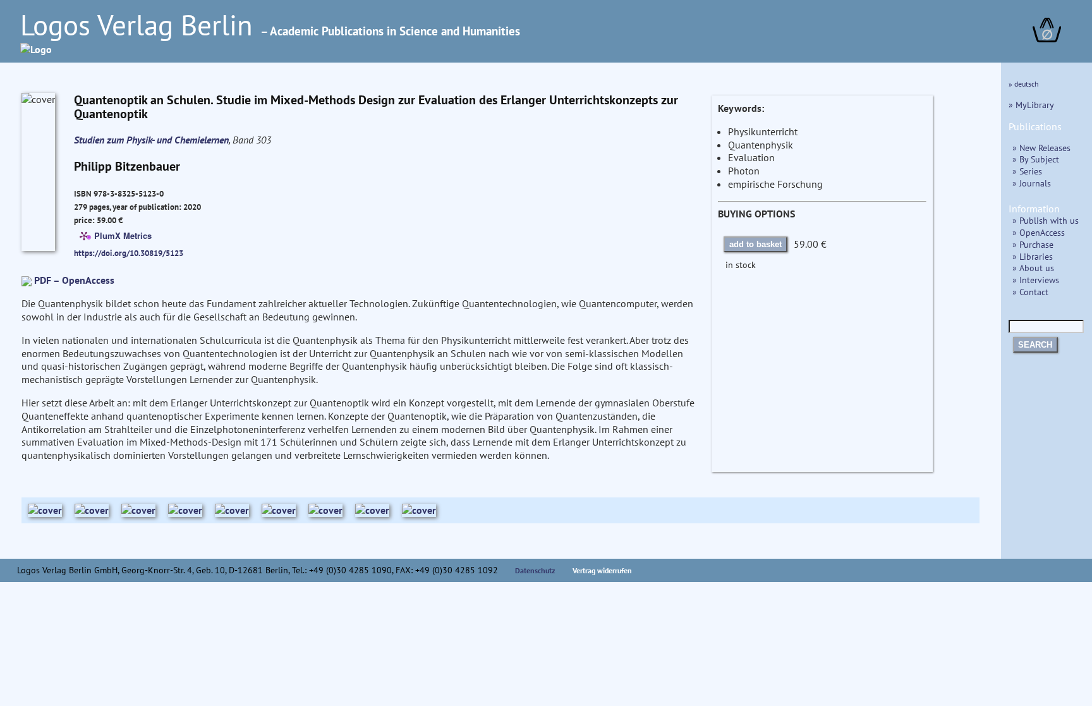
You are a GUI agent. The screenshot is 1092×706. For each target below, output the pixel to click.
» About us (1033, 268)
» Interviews (1035, 280)
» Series (1027, 171)
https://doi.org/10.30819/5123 (128, 253)
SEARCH (1035, 345)
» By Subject (1035, 159)
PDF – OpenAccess (74, 280)
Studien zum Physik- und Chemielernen (151, 139)
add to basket (755, 244)
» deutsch (1024, 83)
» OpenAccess (1038, 232)
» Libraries (1032, 256)
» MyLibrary (1031, 105)
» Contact (1030, 292)
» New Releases (1041, 148)
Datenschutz (535, 570)
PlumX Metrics (123, 235)
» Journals (1031, 183)
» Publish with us (1045, 220)
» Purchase (1032, 244)
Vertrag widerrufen (602, 570)
